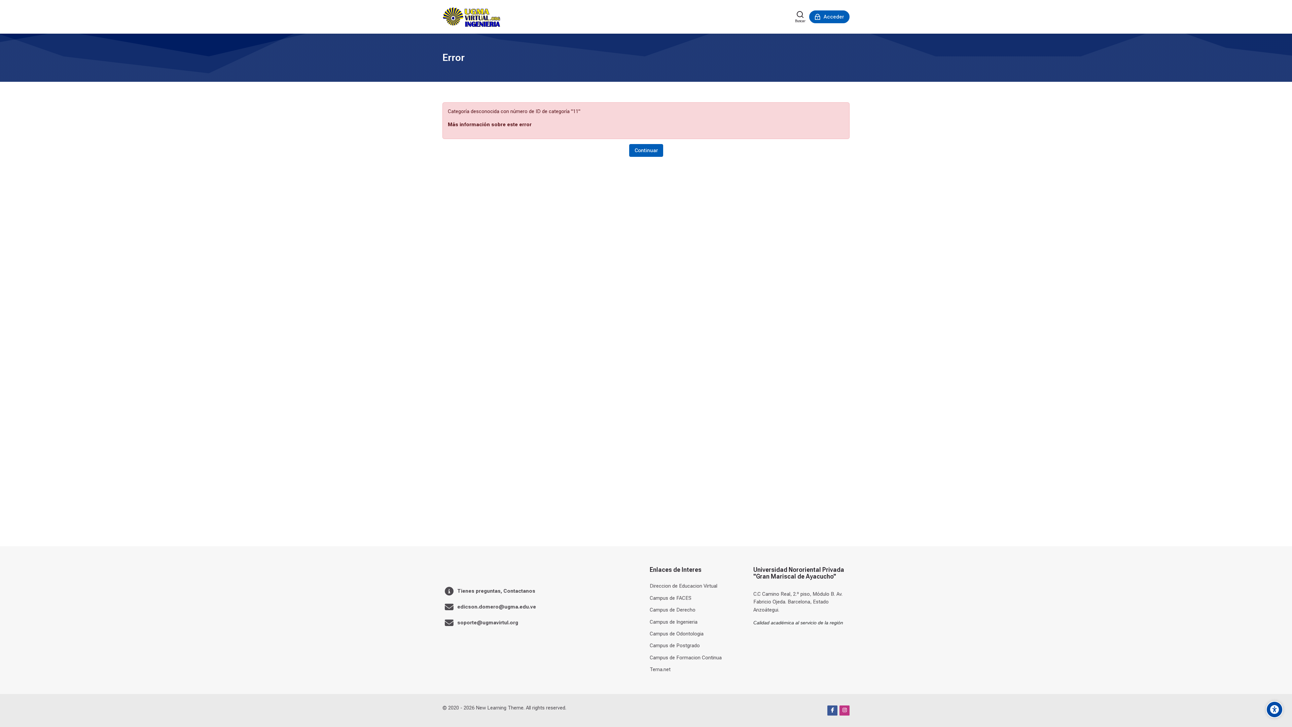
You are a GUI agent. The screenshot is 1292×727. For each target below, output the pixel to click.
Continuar (646, 150)
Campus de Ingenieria (673, 622)
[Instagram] (844, 710)
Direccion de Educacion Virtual (683, 586)
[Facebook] (832, 710)
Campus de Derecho (672, 610)
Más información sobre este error (490, 125)
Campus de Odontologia (677, 634)
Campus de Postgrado (675, 646)
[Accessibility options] (1274, 709)
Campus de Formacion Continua (686, 658)
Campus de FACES (670, 598)
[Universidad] (471, 17)
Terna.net (660, 669)
